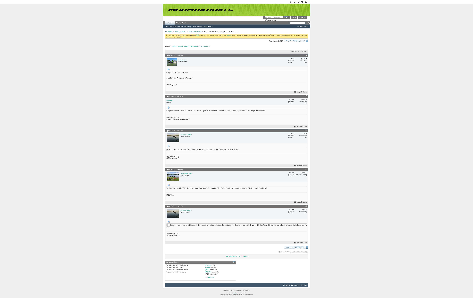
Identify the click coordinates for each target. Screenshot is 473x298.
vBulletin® (236, 293)
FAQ (174, 26)
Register (302, 17)
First (298, 41)
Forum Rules (209, 277)
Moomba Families (194, 31)
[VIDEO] (208, 272)
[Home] (201, 10)
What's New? (181, 23)
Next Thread (242, 257)
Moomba (294, 285)
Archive (300, 285)
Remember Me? (271, 20)
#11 (306, 55)
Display (302, 51)
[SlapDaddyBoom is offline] (173, 176)
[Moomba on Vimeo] (298, 2)
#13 (306, 130)
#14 (306, 169)
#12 (306, 96)
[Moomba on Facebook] (291, 2)
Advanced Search (302, 26)
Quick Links (207, 26)
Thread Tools (293, 51)
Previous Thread (231, 257)
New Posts (169, 26)
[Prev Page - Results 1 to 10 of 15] (302, 41)
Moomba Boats (180, 31)
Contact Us (286, 285)
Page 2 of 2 (290, 41)
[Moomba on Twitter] (294, 2)
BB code (208, 265)
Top (306, 252)
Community (187, 26)
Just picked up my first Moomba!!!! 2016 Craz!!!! (191, 46)
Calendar (180, 26)
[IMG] (207, 270)
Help (294, 17)
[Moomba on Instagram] (302, 2)
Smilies (207, 267)
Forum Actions (197, 26)
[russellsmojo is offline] (172, 62)
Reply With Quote (302, 92)
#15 (306, 206)
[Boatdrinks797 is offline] (173, 137)
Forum (170, 23)
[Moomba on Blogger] (307, 2)
